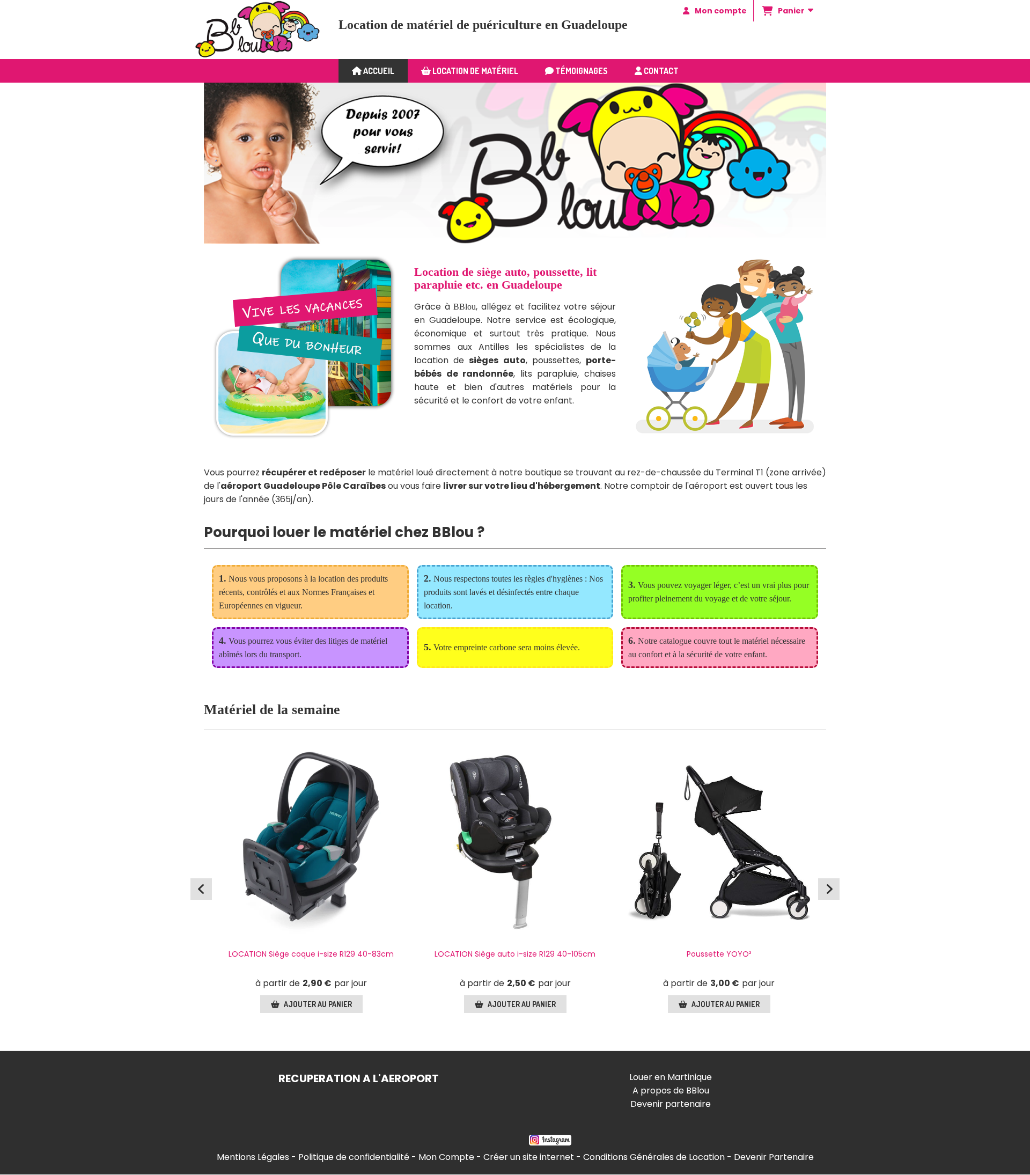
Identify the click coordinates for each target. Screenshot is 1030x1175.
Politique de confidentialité (353, 1157)
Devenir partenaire (670, 1104)
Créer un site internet (528, 1157)
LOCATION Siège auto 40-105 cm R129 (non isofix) (719, 960)
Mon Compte (446, 1157)
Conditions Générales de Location (654, 1157)
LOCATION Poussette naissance (311, 954)
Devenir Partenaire (774, 1157)
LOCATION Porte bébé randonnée (515, 954)
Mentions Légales (253, 1157)
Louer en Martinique (670, 1077)
